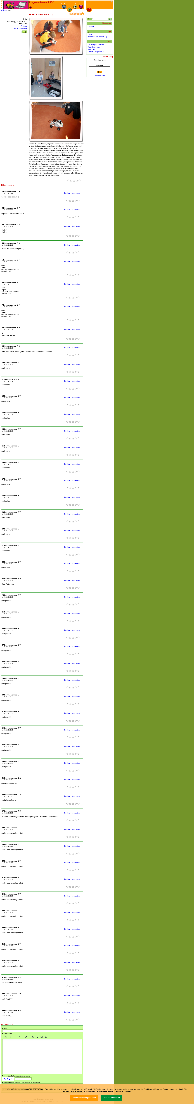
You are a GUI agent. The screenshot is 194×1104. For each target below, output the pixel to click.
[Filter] (88, 19)
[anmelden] (99, 72)
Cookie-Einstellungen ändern (84, 1098)
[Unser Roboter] (73, 15)
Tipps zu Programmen (95, 52)
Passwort (21, 1082)
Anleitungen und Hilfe (95, 45)
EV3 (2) (90, 34)
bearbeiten (76, 193)
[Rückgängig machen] (6, 1037)
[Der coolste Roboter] (76, 15)
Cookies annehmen (111, 1098)
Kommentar (7, 1034)
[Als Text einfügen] (37, 1037)
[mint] (16, 5)
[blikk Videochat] (2, 5)
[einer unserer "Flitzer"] (70, 15)
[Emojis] (41, 1037)
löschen (67, 193)
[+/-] (88, 32)
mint (6, 10)
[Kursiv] (15, 1037)
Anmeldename (99, 60)
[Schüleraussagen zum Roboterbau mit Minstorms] (79, 15)
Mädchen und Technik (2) (97, 37)
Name (4, 1028)
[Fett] (10, 1037)
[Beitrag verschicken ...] (24, 31)
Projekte (24, 26)
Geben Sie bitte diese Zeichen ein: (16, 1076)
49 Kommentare (20, 28)
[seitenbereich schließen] (112, 2)
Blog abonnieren (93, 47)
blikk (2, 10)
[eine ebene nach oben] (82, 15)
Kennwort (99, 65)
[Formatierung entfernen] (32, 1037)
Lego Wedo (91, 49)
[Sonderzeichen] (46, 1037)
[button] (20, 1037)
